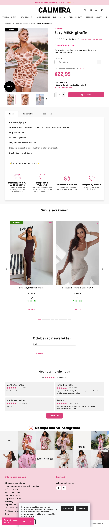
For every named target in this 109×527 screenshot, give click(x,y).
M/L (31, 298)
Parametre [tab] (28, 114)
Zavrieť (76, 102)
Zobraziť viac (54, 416)
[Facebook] (58, 488)
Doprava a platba (13, 498)
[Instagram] (64, 488)
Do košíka (87, 95)
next (102, 269)
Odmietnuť (67, 508)
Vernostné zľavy (12, 495)
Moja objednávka (13, 492)
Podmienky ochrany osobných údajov (22, 486)
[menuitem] (9, 17)
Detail (30, 309)
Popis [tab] (11, 114)
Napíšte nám (10, 505)
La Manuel (58, 29)
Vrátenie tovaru (12, 489)
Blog (7, 514)
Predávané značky (13, 511)
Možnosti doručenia (63, 87)
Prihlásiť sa (39, 354)
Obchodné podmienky (15, 483)
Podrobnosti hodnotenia (91, 39)
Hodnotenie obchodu (54, 371)
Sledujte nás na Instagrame (57, 428)
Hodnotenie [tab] (47, 114)
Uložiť (58, 102)
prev (6, 269)
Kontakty (9, 501)
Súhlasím (81, 508)
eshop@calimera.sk (65, 483)
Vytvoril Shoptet (97, 523)
